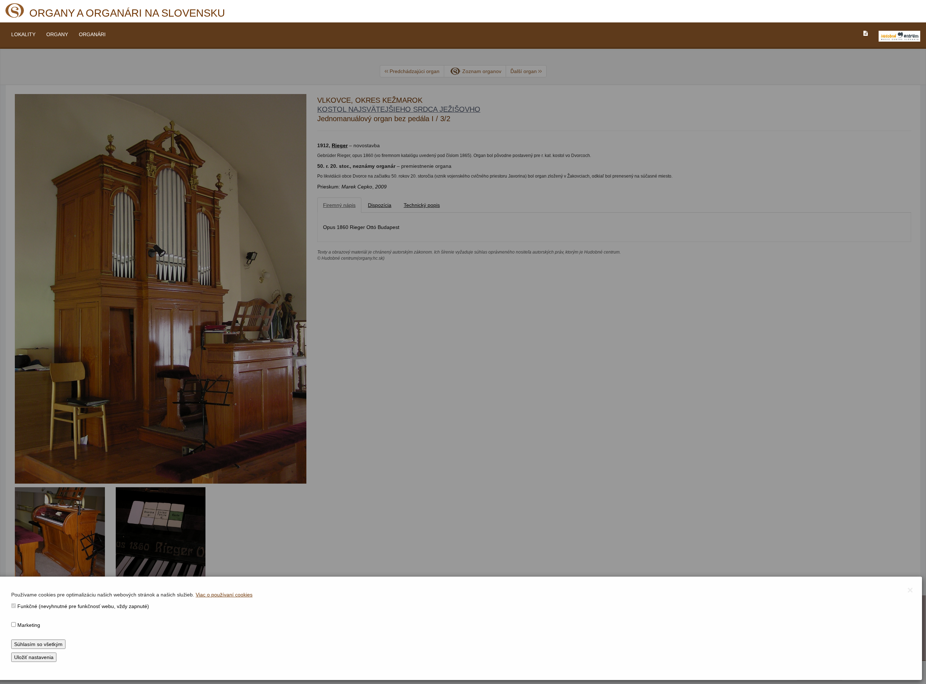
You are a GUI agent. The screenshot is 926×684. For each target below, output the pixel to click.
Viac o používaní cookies (224, 595)
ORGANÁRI (92, 34)
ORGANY (57, 34)
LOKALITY (23, 34)
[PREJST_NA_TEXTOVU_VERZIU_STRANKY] (865, 33)
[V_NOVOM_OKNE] (899, 36)
